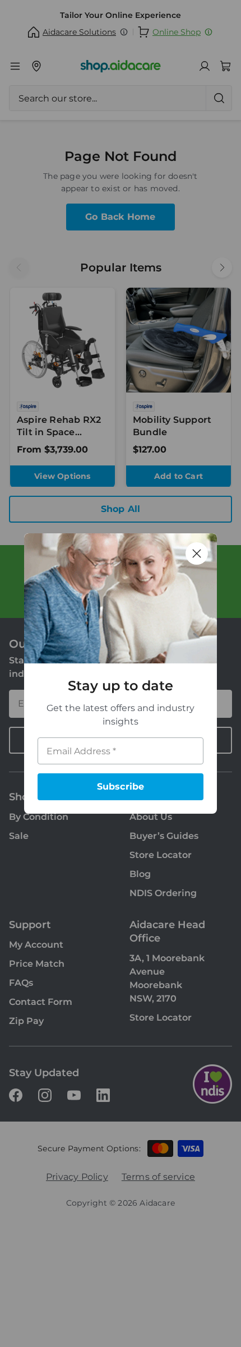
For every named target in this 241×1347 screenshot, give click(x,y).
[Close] (197, 553)
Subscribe (121, 786)
